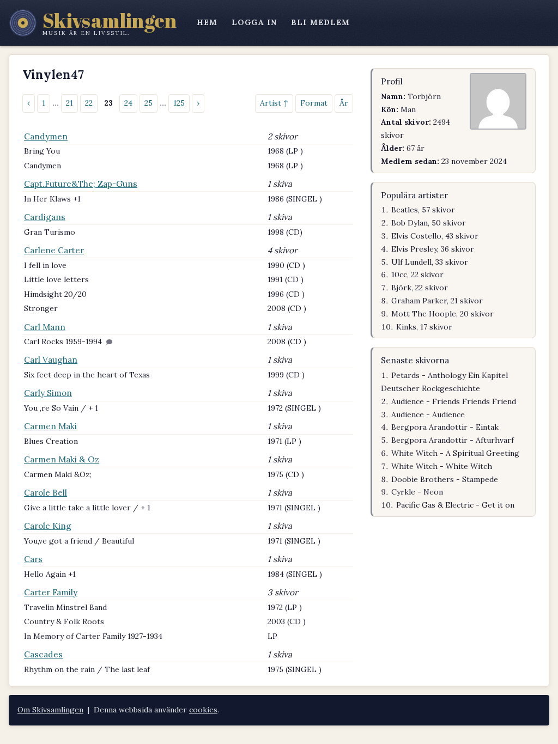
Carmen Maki (50, 426)
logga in (254, 22)
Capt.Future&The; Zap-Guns (80, 184)
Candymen (46, 136)
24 (128, 103)
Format (313, 103)
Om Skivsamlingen (50, 710)
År (343, 103)
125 (179, 103)
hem (207, 22)
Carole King (47, 526)
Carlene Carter (54, 250)
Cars (33, 559)
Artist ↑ (274, 103)
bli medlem (320, 22)
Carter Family (50, 592)
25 (148, 103)
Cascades (43, 654)
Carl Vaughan (50, 360)
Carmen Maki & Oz (61, 459)
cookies (203, 710)
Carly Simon (48, 393)
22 (89, 103)
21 (69, 103)
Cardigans (44, 217)
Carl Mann (44, 327)
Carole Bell (45, 492)
